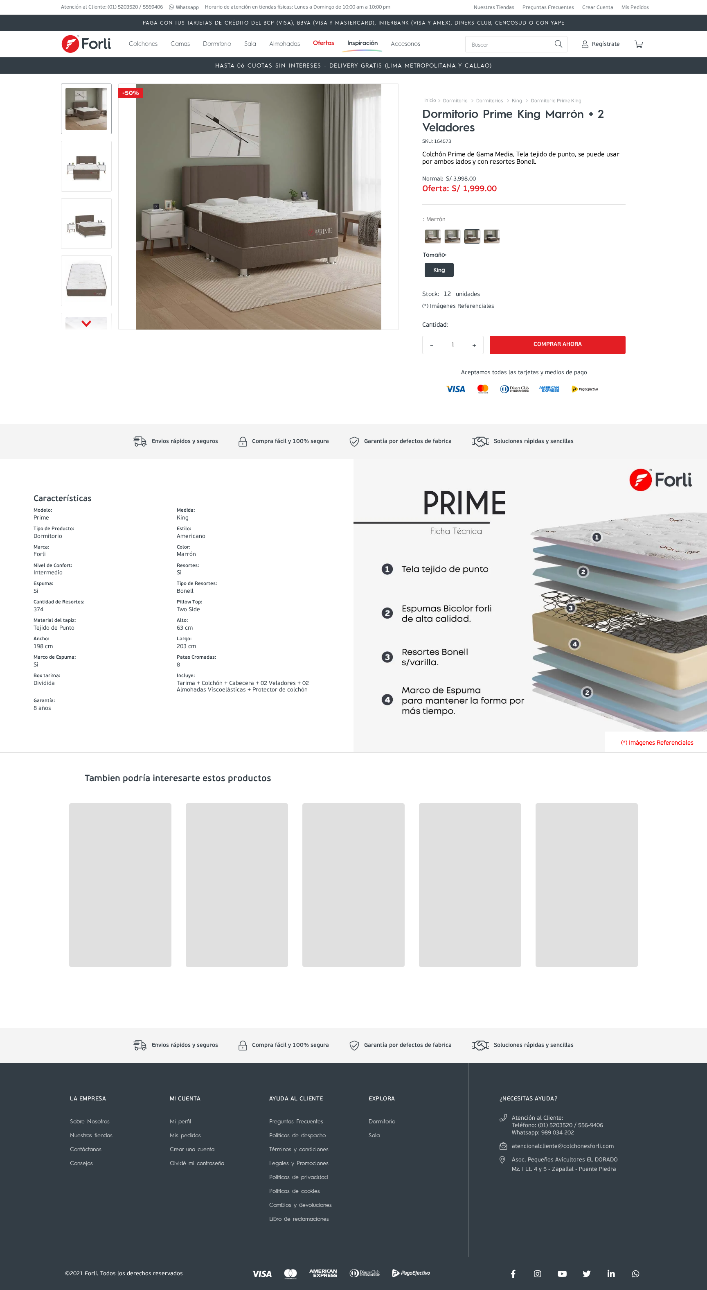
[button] (433, 236)
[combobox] (516, 44)
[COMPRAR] (558, 345)
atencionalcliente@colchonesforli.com (563, 1146)
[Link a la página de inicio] (429, 100)
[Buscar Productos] (558, 44)
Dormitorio (455, 101)
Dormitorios (489, 101)
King (517, 101)
